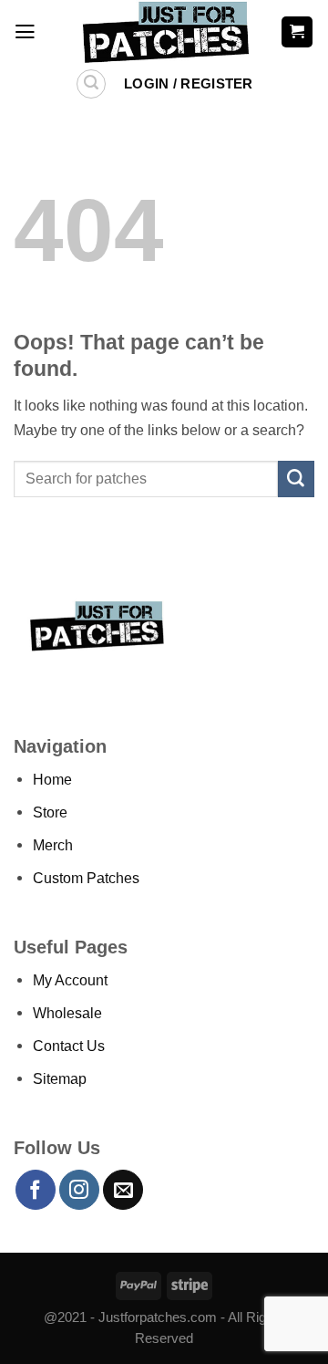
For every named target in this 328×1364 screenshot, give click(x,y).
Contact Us (69, 1045)
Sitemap (60, 1078)
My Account (70, 980)
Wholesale (67, 1013)
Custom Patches (86, 877)
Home (52, 779)
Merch (53, 845)
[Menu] (25, 32)
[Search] (92, 84)
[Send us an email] (123, 1190)
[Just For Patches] (164, 32)
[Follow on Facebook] (35, 1190)
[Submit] (296, 479)
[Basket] (297, 31)
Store (50, 812)
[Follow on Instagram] (79, 1190)
